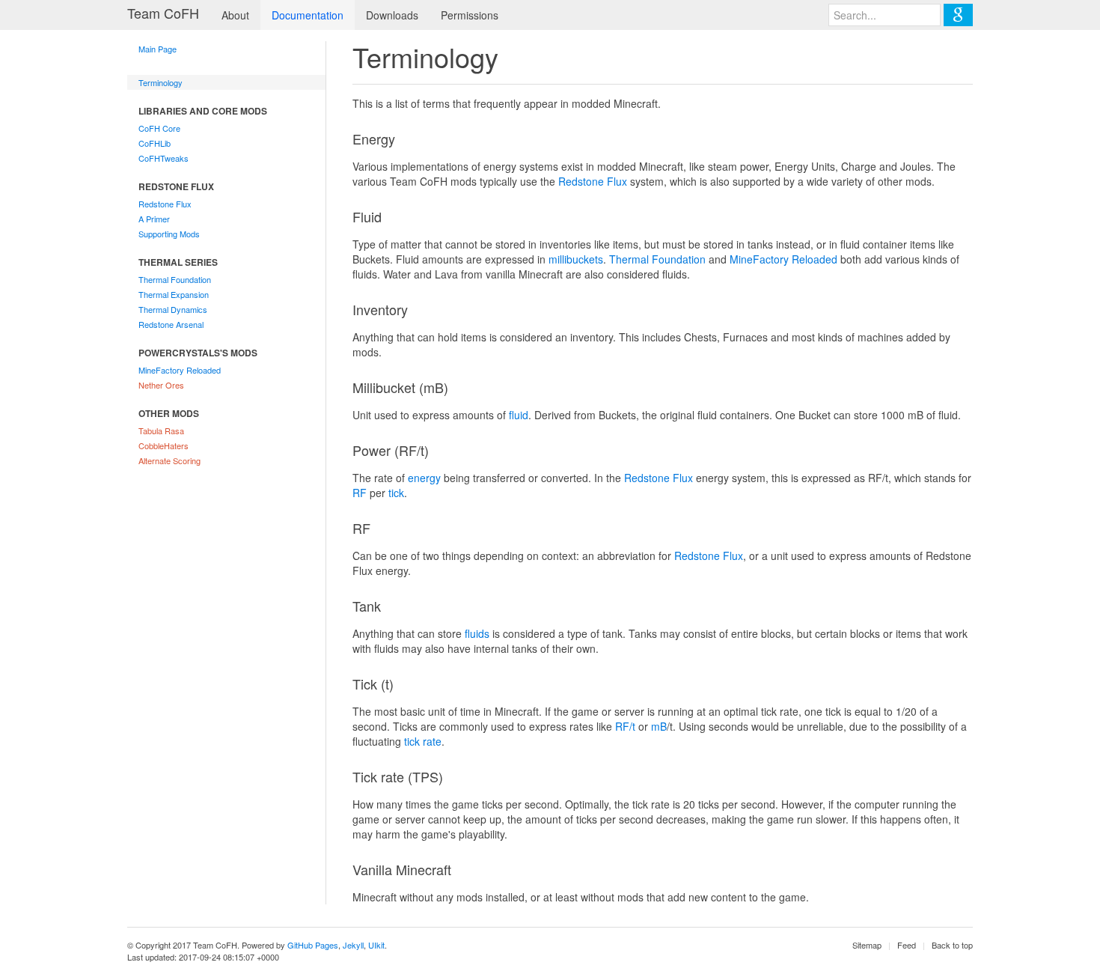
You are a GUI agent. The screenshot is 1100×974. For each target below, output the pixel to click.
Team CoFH (163, 12)
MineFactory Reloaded (179, 370)
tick (396, 492)
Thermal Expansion (173, 294)
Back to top (952, 945)
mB (659, 726)
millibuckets (576, 259)
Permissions (469, 14)
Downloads (392, 14)
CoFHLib (154, 143)
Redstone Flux (165, 204)
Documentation (307, 14)
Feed (906, 945)
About (235, 14)
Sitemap (866, 945)
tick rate (422, 741)
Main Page (157, 49)
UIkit (376, 945)
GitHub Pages (312, 945)
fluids (477, 633)
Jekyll (353, 945)
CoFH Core (159, 128)
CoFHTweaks (163, 158)
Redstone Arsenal (171, 324)
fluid (518, 414)
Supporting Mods (169, 234)
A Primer (154, 219)
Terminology (160, 82)
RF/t (625, 726)
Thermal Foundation (174, 279)
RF (359, 492)
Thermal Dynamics (172, 309)
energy (424, 477)
